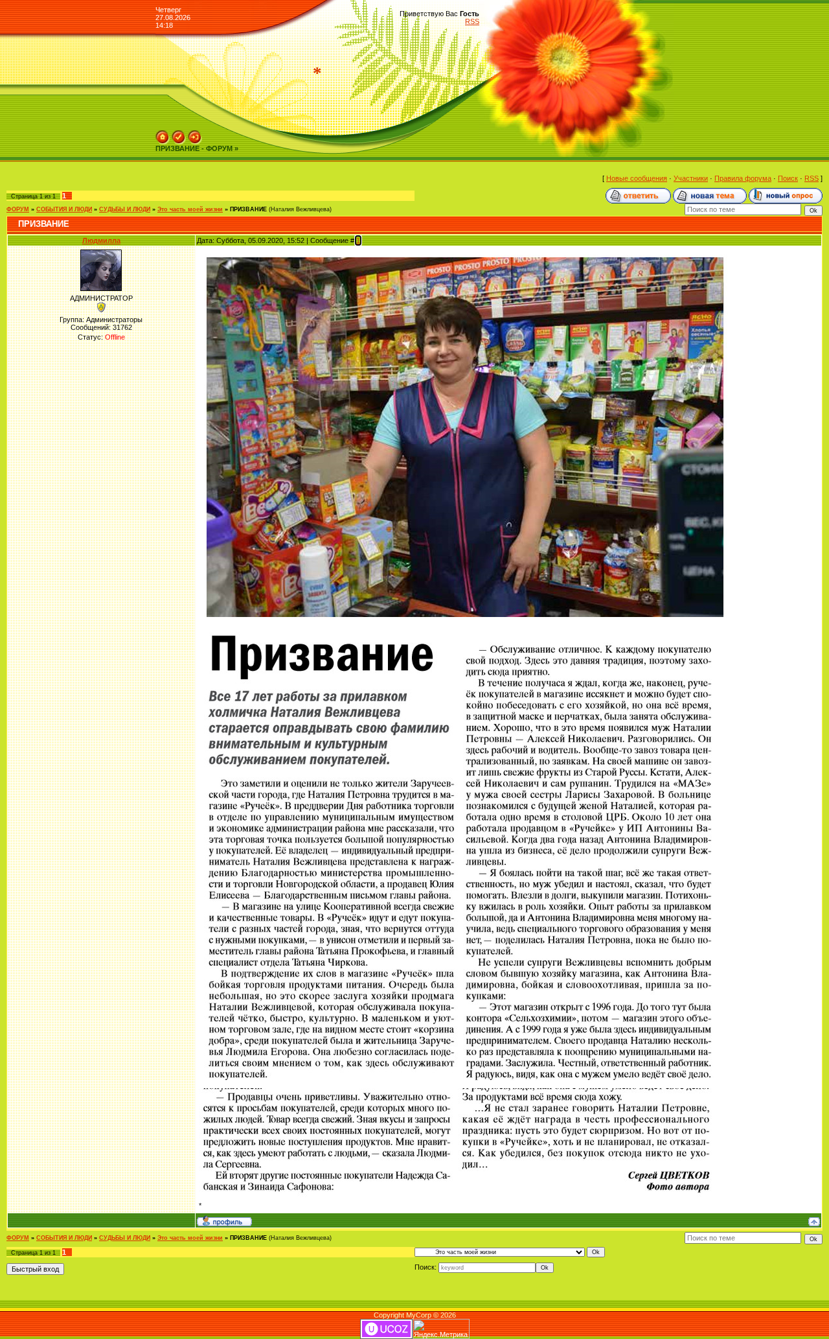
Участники (691, 178)
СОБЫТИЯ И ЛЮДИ (64, 209)
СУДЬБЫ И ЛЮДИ (124, 209)
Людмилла (101, 240)
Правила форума (742, 178)
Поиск (788, 178)
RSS (472, 21)
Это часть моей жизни (190, 209)
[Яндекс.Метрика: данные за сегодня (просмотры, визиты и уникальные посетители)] (441, 1329)
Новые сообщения (636, 178)
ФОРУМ (17, 209)
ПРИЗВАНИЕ (248, 209)
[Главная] (162, 134)
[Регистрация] (179, 134)
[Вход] (195, 134)
